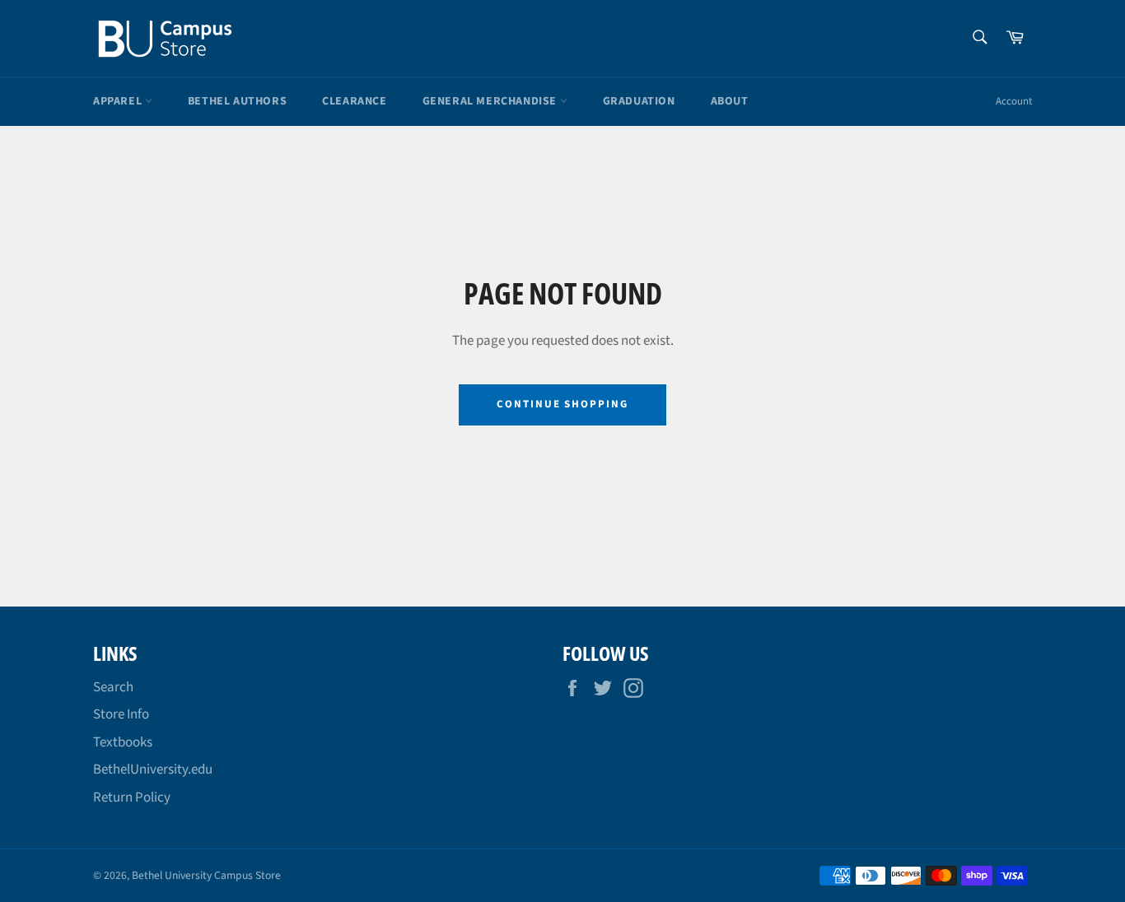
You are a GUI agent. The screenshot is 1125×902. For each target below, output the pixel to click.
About (730, 101)
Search (113, 687)
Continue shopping (562, 404)
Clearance (354, 101)
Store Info (121, 714)
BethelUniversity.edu (152, 769)
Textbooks (122, 742)
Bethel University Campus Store (206, 875)
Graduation (639, 101)
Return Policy (131, 797)
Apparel (119, 101)
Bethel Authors (237, 101)
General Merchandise (491, 101)
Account (1014, 101)
